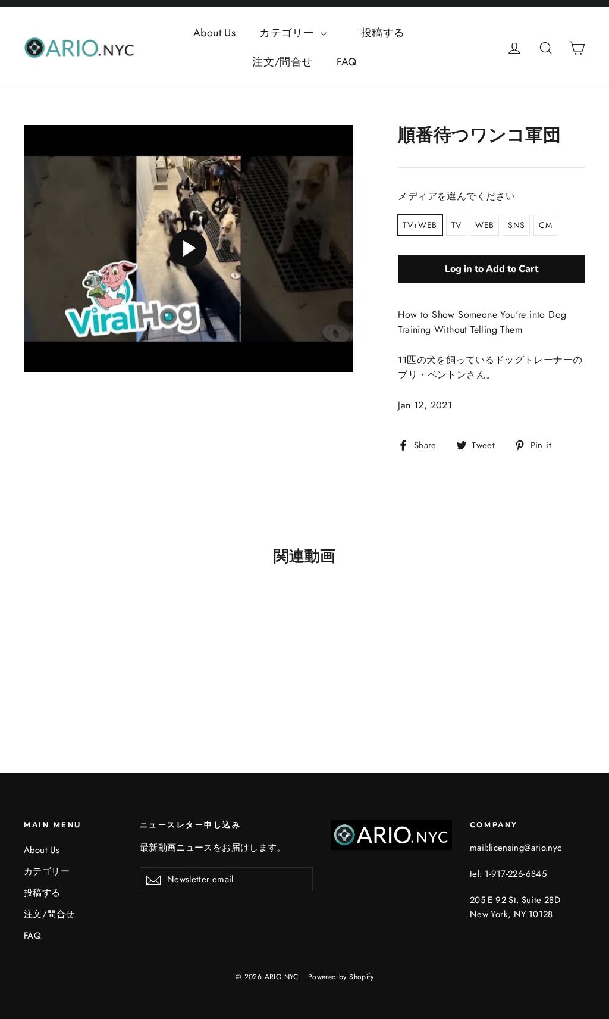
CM (545, 225)
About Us (214, 32)
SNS (516, 225)
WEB (484, 225)
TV (456, 225)
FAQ (347, 62)
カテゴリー (288, 32)
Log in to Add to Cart (491, 269)
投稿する (393, 32)
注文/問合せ (282, 62)
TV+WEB (420, 225)
